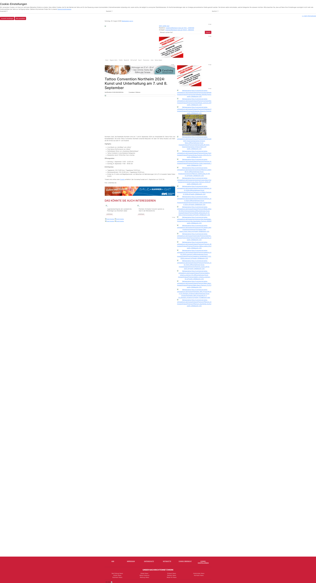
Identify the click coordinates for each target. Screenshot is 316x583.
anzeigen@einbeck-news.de (174, 30)
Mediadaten (125, 21)
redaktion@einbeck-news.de (174, 28)
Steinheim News (117, 577)
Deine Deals (158, 60)
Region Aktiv (114, 60)
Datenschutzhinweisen (64, 9)
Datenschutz (149, 561)
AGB (112, 561)
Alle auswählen (20, 18)
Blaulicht (126, 60)
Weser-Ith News (171, 577)
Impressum (131, 561)
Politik (121, 60)
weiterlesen (109, 207)
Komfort (214, 11)
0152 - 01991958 (189, 28)
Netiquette (167, 561)
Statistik (108, 11)
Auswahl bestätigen (7, 18)
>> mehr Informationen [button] (309, 16)
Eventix (122, 179)
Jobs (152, 60)
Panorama (146, 60)
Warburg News (144, 577)
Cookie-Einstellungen (203, 562)
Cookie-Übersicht (185, 561)
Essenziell (3, 11)
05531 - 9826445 (188, 30)
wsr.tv (131, 21)
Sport (140, 60)
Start (106, 60)
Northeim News (199, 575)
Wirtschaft (133, 60)
